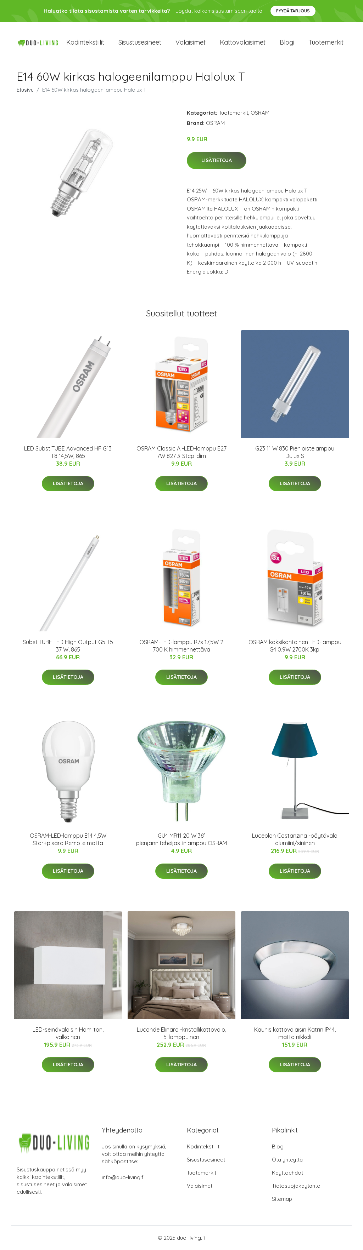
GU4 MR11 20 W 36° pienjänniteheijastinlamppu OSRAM (181, 839)
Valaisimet (190, 42)
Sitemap (282, 1198)
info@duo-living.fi (123, 1177)
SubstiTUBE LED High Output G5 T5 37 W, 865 (68, 645)
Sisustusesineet (139, 42)
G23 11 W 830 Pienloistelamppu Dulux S (294, 452)
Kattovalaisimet (243, 42)
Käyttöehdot (287, 1172)
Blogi (287, 42)
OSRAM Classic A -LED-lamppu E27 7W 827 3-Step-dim (181, 452)
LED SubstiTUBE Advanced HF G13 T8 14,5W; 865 (68, 452)
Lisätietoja (216, 160)
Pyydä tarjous (293, 10)
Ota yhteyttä (287, 1159)
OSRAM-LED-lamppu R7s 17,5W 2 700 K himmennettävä (181, 645)
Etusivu (25, 89)
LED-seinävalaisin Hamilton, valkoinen (68, 1033)
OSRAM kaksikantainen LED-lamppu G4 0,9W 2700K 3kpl (294, 645)
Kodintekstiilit (85, 42)
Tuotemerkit (326, 42)
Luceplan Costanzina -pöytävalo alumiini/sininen (294, 839)
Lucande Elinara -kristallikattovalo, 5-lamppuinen (181, 1033)
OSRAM (260, 112)
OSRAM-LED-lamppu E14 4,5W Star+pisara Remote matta (68, 839)
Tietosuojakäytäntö (296, 1185)
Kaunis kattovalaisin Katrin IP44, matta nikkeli (295, 1033)
